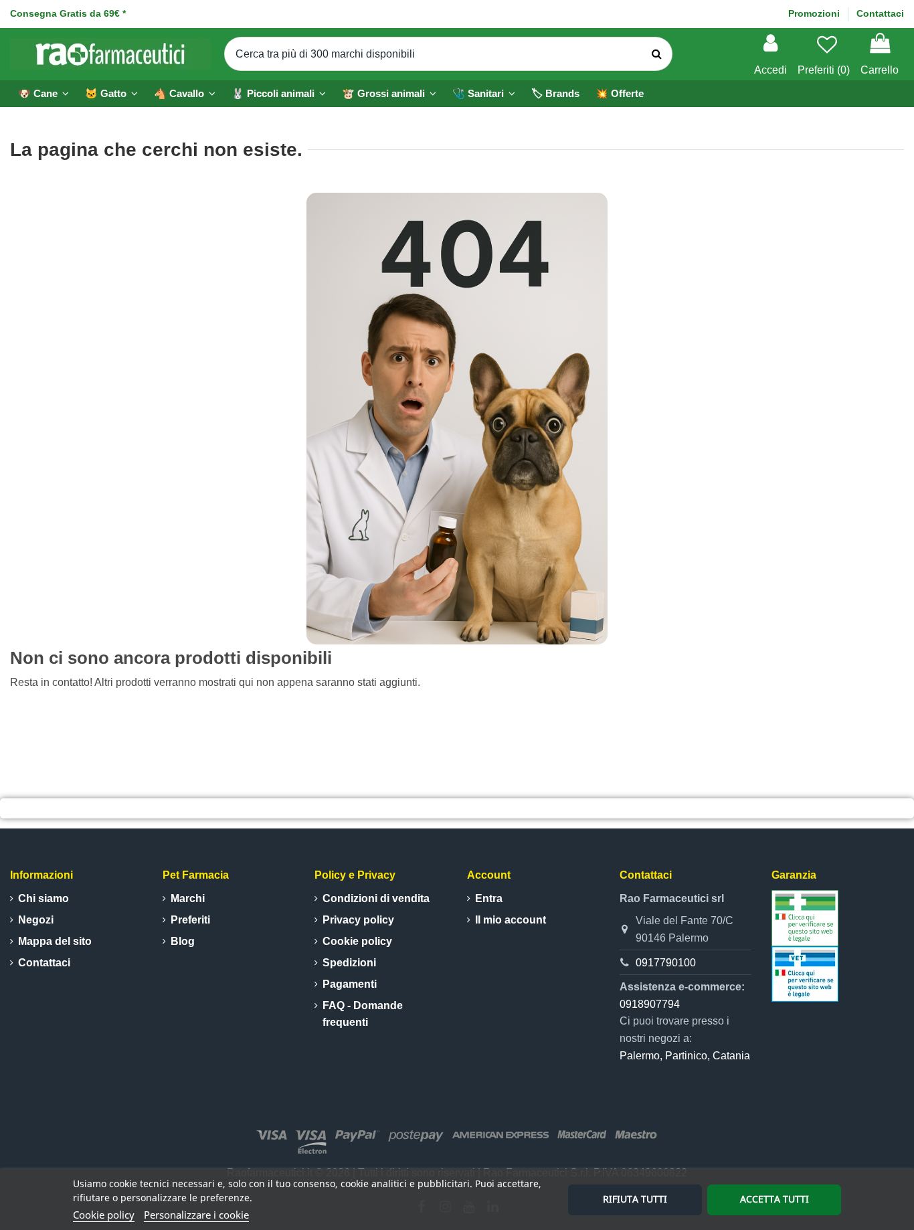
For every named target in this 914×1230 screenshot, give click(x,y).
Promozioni (815, 13)
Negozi (36, 920)
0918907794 (650, 1004)
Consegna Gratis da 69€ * (68, 13)
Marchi (188, 898)
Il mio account (510, 920)
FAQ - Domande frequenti (363, 1014)
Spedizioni (349, 962)
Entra (488, 898)
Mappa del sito (55, 941)
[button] (278, 93)
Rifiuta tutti (635, 1199)
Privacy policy (358, 920)
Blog (183, 941)
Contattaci (880, 13)
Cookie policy (103, 1214)
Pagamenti (350, 984)
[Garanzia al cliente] (804, 917)
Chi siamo (43, 898)
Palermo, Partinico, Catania (685, 1055)
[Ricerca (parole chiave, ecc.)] (656, 54)
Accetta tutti (774, 1199)
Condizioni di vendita (376, 898)
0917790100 (666, 962)
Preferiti (190, 920)
